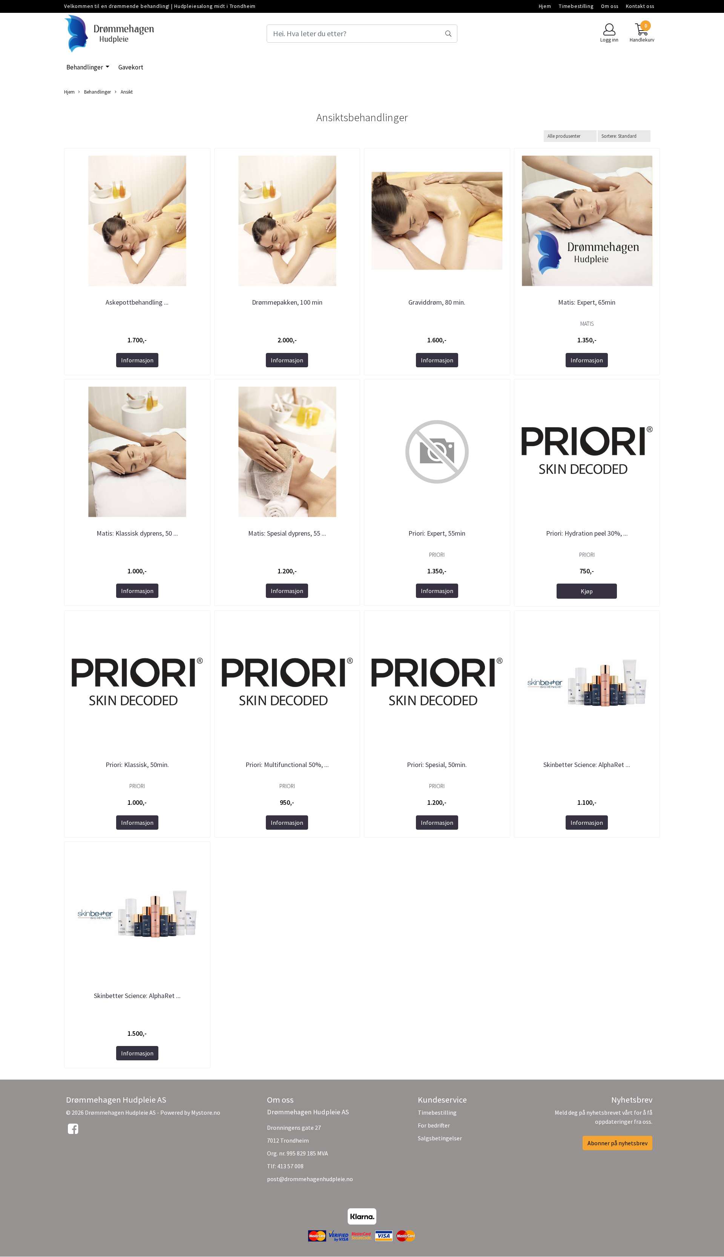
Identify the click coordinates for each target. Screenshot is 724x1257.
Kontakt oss (640, 6)
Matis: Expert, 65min (586, 302)
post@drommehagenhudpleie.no (310, 1179)
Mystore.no (205, 1112)
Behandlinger (85, 67)
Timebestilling (576, 6)
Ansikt (126, 92)
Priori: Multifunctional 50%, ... (287, 764)
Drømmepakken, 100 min (287, 302)
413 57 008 (290, 1166)
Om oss (609, 6)
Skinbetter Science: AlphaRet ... (586, 764)
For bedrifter (434, 1125)
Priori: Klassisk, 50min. (137, 764)
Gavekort (130, 67)
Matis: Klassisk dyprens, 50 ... (137, 533)
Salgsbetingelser (440, 1138)
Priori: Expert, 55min (436, 533)
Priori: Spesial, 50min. (437, 764)
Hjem (545, 6)
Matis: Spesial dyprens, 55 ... (287, 533)
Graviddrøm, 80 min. (436, 302)
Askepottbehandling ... (137, 302)
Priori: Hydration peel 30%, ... (587, 533)
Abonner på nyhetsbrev (617, 1143)
